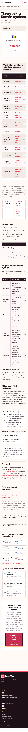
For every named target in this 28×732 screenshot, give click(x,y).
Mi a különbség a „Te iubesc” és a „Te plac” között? (13, 524)
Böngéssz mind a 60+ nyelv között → (11, 563)
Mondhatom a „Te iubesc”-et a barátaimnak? (11, 496)
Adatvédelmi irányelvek (7, 718)
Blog (5, 708)
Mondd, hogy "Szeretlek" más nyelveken (14, 639)
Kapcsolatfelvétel (6, 716)
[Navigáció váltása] (25, 2)
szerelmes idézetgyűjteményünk (10, 475)
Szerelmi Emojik (8, 706)
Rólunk (4, 714)
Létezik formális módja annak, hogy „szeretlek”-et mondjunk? (12, 516)
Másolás (17, 50)
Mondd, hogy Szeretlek (13, 6)
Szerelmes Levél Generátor (10, 697)
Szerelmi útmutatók (8, 703)
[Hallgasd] (10, 50)
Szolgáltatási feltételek (7, 721)
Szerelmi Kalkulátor (9, 692)
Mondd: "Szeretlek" (9, 695)
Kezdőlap (2, 6)
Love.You (7, 2)
